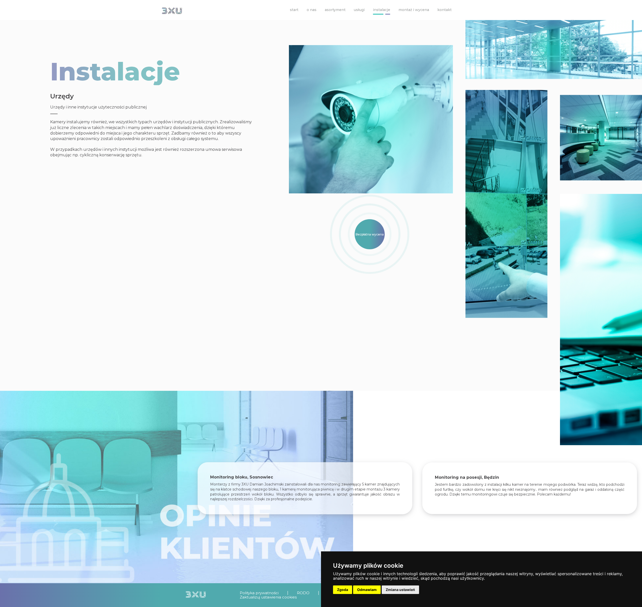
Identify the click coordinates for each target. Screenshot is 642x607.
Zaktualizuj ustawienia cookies (268, 597)
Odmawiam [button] (367, 589)
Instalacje (381, 10)
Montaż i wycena (413, 10)
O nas (311, 10)
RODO (303, 592)
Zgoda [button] (342, 589)
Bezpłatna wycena (370, 234)
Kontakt (444, 10)
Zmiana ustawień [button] (400, 589)
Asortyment (335, 10)
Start (294, 10)
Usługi (359, 10)
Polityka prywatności (259, 592)
